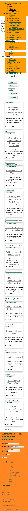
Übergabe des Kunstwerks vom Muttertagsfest (14, 280)
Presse (12, 466)
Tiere (10, 58)
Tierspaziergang (14, 20)
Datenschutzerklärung (16, 476)
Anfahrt (11, 49)
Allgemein (13, 166)
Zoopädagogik (13, 27)
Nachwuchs (12, 60)
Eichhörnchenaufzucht (14, 357)
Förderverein (13, 66)
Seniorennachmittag (15, 30)
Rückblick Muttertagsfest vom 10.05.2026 (14, 409)
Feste (10, 6)
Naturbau (12, 56)
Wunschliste (13, 65)
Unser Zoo (8, 51)
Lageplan (11, 46)
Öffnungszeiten (14, 42)
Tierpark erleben (10, 13)
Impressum (13, 475)
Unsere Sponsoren (14, 68)
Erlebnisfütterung (14, 23)
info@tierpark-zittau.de (8, 505)
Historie (11, 54)
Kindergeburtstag (14, 25)
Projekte (11, 8)
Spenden (12, 469)
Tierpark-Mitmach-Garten (14, 332)
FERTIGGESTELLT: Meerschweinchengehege (15, 228)
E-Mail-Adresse (6, 446)
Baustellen (12, 10)
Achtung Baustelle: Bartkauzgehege (14, 307)
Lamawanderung (14, 18)
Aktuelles (8, 4)
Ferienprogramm (14, 32)
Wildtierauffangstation (11, 352)
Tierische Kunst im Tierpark (14, 171)
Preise (10, 44)
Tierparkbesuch (10, 41)
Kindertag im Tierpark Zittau (14, 381)
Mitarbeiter (12, 70)
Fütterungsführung (15, 22)
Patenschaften (14, 471)
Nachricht (5, 451)
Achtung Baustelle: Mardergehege (14, 253)
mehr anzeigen (9, 429)
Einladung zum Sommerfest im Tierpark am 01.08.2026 (14, 200)
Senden (4, 457)
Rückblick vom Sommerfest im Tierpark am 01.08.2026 (14, 142)
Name (4, 443)
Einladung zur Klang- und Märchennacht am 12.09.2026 (14, 111)
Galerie (11, 53)
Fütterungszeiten (14, 48)
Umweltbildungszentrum (16, 29)
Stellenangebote (14, 11)
